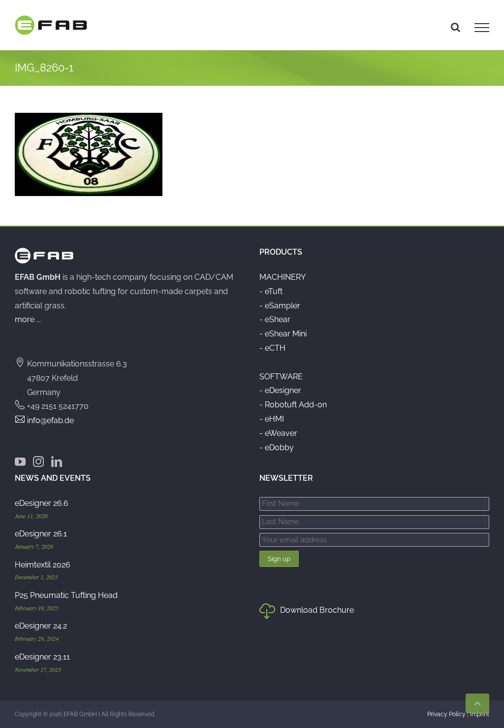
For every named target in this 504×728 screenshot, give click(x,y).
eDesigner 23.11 (42, 657)
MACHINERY (282, 277)
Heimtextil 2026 (42, 564)
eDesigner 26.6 (41, 503)
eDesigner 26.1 (41, 533)
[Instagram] (38, 461)
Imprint (479, 714)
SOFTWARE (281, 376)
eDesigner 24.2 (41, 625)
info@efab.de (50, 420)
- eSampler (279, 305)
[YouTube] (20, 461)
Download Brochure (317, 610)
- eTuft (271, 291)
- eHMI (271, 419)
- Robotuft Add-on (293, 404)
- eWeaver (278, 433)
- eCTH (272, 348)
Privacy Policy (446, 714)
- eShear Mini (283, 333)
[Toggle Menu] (482, 27)
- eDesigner (280, 390)
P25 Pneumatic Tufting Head (66, 595)
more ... (28, 319)
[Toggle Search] (455, 27)
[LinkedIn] (56, 461)
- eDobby (276, 447)
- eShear (274, 319)
